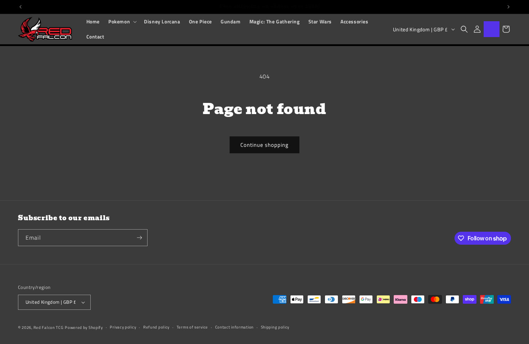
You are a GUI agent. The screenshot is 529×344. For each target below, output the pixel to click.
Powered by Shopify (84, 327)
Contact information (234, 327)
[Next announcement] (508, 7)
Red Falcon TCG (48, 327)
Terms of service (192, 327)
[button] (122, 21)
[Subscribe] (139, 237)
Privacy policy (123, 327)
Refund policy (156, 327)
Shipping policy (275, 327)
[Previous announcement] (20, 7)
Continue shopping (264, 145)
